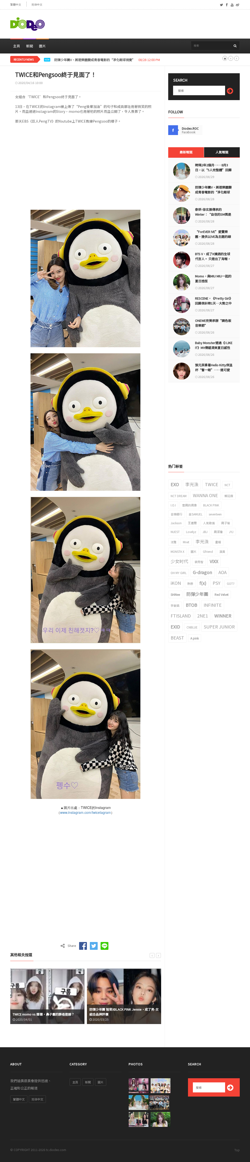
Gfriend (208, 551)
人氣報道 (222, 152)
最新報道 (186, 152)
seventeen (215, 514)
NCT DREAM (179, 496)
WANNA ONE (205, 495)
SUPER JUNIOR (219, 626)
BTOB (191, 605)
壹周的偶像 (189, 505)
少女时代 (179, 561)
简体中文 (36, 4)
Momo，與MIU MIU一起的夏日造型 (213, 278)
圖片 (42, 45)
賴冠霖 (228, 496)
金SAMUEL (195, 514)
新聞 (29, 45)
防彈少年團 (197, 594)
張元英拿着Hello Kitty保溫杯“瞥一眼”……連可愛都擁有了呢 (213, 370)
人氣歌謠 (209, 523)
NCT (227, 485)
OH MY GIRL (179, 573)
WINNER (222, 615)
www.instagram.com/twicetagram (85, 812)
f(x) (202, 583)
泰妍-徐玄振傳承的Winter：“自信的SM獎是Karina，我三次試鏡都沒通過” (107, 60)
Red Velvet (222, 594)
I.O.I (173, 505)
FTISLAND (181, 615)
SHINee (175, 594)
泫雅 (174, 542)
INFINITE (213, 605)
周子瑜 (225, 523)
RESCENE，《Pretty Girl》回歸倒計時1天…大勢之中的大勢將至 (213, 303)
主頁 (16, 45)
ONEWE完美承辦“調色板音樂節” (213, 323)
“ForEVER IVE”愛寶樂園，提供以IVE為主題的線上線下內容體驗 (213, 236)
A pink (194, 638)
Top (237, 1150)
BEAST (177, 637)
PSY (216, 583)
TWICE (211, 484)
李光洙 (191, 484)
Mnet (186, 542)
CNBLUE (192, 627)
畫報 (218, 542)
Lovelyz (191, 532)
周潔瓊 (218, 532)
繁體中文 (15, 4)
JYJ (231, 532)
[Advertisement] (151, 24)
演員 (222, 551)
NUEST (175, 532)
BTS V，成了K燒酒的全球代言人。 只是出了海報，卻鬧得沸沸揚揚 (213, 258)
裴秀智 (199, 562)
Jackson (176, 523)
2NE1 (202, 615)
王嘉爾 (192, 523)
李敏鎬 (175, 605)
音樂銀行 (176, 514)
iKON (176, 583)
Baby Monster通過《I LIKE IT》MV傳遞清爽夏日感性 (213, 345)
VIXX (214, 561)
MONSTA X (177, 551)
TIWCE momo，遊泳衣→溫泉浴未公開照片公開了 (122, 1011)
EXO (175, 484)
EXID (175, 626)
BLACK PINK (211, 505)
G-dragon (202, 572)
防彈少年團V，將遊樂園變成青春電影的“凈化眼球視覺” (213, 192)
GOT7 (231, 583)
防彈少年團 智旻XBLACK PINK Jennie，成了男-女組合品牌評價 (47, 1011)
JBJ (205, 532)
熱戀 (190, 583)
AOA (223, 572)
